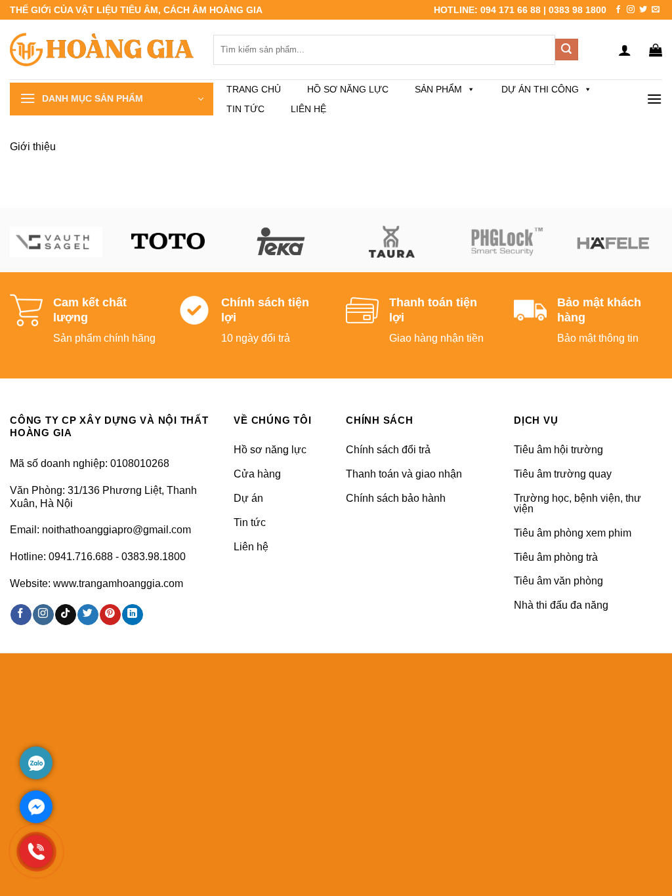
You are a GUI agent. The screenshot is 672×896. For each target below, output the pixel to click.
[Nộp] (566, 50)
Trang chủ (253, 89)
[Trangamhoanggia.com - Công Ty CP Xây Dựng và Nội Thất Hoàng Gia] (102, 49)
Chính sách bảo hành (396, 498)
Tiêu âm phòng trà (556, 557)
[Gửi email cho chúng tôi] (656, 9)
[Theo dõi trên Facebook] (618, 9)
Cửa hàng (257, 473)
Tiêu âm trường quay (563, 473)
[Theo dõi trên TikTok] (65, 614)
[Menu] (654, 99)
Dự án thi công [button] (540, 89)
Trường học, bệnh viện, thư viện (577, 503)
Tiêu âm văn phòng (558, 580)
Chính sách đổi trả (388, 449)
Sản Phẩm (438, 89)
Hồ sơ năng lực (347, 89)
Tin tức (245, 109)
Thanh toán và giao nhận (404, 473)
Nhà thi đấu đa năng (561, 605)
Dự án (248, 498)
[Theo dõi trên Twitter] (643, 9)
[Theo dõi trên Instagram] (631, 9)
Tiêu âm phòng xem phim (572, 533)
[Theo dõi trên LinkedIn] (132, 614)
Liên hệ (308, 109)
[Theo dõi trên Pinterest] (110, 614)
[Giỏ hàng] (655, 49)
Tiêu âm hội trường (558, 449)
